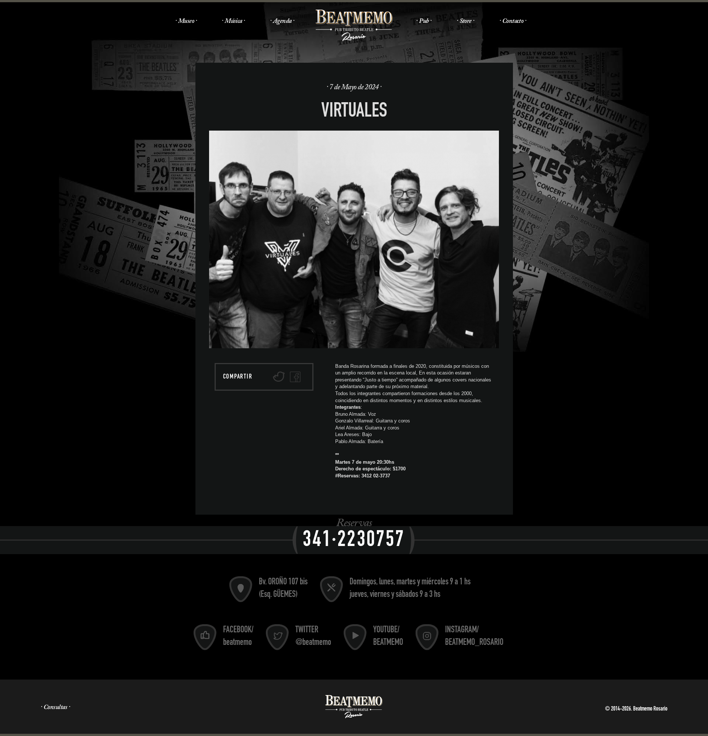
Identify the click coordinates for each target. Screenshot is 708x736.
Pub (423, 21)
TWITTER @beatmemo (313, 636)
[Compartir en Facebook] (295, 377)
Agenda (282, 21)
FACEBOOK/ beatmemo (238, 636)
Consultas (55, 707)
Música (233, 21)
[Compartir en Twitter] (279, 377)
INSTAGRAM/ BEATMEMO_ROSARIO (474, 636)
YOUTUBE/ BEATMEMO (388, 636)
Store (465, 21)
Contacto (513, 21)
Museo (186, 21)
